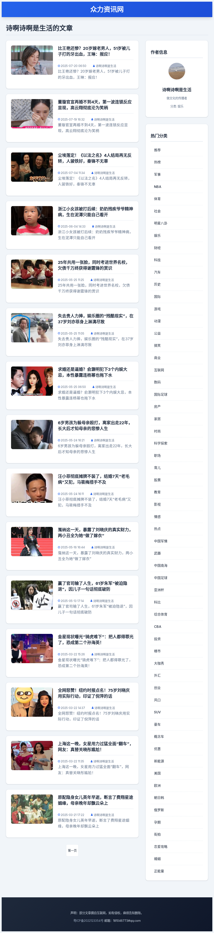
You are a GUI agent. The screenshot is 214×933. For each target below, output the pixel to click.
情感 (157, 517)
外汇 (157, 675)
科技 (157, 260)
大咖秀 (159, 663)
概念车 (159, 736)
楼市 (157, 651)
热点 (157, 529)
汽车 (157, 272)
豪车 (157, 724)
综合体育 (160, 614)
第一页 (72, 850)
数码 (157, 382)
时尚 (157, 431)
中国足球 (160, 578)
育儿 (157, 468)
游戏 (157, 309)
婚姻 (157, 859)
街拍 (157, 834)
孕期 (157, 822)
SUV (157, 712)
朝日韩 (159, 798)
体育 (157, 199)
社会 (157, 211)
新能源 (159, 761)
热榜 (157, 162)
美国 (157, 773)
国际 (157, 297)
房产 (157, 406)
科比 (157, 602)
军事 (157, 174)
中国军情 (160, 541)
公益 (157, 333)
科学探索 (160, 443)
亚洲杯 (159, 590)
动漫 (157, 321)
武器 (157, 553)
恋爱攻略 (160, 847)
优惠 (157, 749)
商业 (157, 358)
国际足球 (160, 394)
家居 (157, 419)
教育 (157, 492)
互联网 (159, 370)
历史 (157, 284)
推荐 (157, 150)
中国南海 (160, 565)
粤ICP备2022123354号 (88, 920)
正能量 (159, 871)
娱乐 (157, 235)
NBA (157, 187)
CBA (157, 627)
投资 (157, 639)
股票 (157, 480)
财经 (157, 248)
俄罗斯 (159, 810)
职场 (157, 455)
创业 (157, 688)
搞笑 (157, 345)
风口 (157, 700)
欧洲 (157, 785)
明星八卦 (160, 223)
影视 (157, 504)
